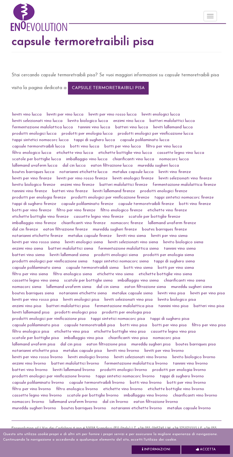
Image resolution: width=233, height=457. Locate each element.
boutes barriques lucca (33, 172)
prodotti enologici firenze (163, 191)
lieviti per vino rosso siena (36, 242)
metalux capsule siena (132, 293)
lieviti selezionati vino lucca (37, 121)
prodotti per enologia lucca (87, 133)
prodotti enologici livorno (123, 370)
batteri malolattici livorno (75, 363)
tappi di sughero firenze (34, 204)
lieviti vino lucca (27, 114)
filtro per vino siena (30, 274)
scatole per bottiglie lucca (36, 159)
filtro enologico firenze (121, 210)
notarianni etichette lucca (83, 172)
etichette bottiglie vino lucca (125, 153)
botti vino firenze (195, 204)
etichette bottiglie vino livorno (176, 389)
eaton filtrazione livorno (155, 402)
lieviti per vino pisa (207, 293)
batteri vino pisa (209, 306)
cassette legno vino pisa (173, 331)
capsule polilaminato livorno (38, 382)
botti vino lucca (84, 146)
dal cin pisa (70, 344)
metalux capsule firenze (90, 236)
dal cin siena (107, 287)
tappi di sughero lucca (94, 140)
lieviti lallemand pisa (30, 312)
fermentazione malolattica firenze (184, 184)
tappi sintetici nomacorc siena (121, 261)
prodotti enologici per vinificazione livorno (51, 376)
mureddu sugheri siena (191, 287)
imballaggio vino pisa (83, 338)
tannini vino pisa (173, 306)
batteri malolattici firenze (123, 184)
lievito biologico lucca (88, 121)
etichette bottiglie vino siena (165, 274)
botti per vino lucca (122, 146)
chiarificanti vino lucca (133, 159)
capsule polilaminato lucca (144, 140)
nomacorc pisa (166, 338)
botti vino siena (138, 267)
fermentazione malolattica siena (128, 248)
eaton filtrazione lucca (112, 165)
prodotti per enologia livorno (179, 370)
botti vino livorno (146, 382)
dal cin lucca (74, 165)
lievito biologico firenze (33, 184)
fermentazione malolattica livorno (136, 363)
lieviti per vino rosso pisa (35, 299)
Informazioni (156, 449)
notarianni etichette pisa (35, 350)
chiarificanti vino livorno (195, 395)
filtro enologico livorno (77, 389)
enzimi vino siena (27, 248)
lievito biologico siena (183, 242)
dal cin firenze (25, 229)
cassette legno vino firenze (98, 216)
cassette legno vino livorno (37, 395)
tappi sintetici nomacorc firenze (184, 197)
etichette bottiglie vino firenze (40, 216)
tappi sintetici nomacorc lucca (40, 140)
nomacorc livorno (28, 402)
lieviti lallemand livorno (74, 370)
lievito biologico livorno (193, 357)
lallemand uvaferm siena (68, 287)
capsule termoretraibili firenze (146, 204)
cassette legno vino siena (35, 280)
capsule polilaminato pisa (35, 325)
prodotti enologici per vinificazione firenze (110, 197)
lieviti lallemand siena (69, 255)
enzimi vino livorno (29, 363)
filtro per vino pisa (209, 325)
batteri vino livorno (30, 370)
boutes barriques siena (33, 293)
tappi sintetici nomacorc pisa (118, 319)
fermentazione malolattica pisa (124, 306)
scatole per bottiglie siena (88, 280)
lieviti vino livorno (123, 350)
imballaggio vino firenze (34, 223)
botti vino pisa (133, 325)
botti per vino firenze (31, 210)
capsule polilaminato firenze (87, 204)
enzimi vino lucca (128, 121)
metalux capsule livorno (189, 408)
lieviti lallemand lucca (173, 127)
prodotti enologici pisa (76, 312)
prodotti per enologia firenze (39, 197)
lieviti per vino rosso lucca (113, 114)
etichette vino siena (115, 274)
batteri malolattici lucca (172, 121)
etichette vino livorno (123, 389)
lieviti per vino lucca (65, 114)
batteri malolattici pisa (67, 306)
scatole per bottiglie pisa (35, 338)
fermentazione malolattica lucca (42, 127)
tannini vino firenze (29, 191)
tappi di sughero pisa (169, 319)
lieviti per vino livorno (164, 350)
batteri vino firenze (70, 191)
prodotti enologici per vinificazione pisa (49, 319)
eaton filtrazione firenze (65, 229)
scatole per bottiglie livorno (93, 395)
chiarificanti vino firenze (83, 223)
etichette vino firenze (167, 210)
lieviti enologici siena (84, 242)
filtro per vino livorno (31, 389)
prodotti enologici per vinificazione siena (49, 261)
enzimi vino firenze (77, 184)
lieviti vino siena (131, 236)
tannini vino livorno (190, 363)
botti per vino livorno (186, 382)
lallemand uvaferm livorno (73, 402)
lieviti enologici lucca (161, 114)
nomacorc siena (26, 287)
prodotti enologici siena (116, 255)
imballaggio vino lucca (86, 159)
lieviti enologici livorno (88, 357)
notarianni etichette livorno (136, 408)
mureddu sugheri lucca (158, 165)
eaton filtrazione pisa (106, 344)
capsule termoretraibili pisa (108, 88)
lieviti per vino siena (169, 236)
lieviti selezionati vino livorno (140, 357)
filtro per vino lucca (164, 146)
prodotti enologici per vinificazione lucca (155, 133)
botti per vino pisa (169, 325)
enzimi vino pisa (26, 306)
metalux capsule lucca (133, 172)
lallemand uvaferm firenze (172, 223)
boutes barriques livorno (83, 408)
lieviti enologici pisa (81, 299)
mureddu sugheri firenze (115, 229)
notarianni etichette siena (83, 293)
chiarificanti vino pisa (128, 338)
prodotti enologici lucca (34, 133)
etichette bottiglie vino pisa (120, 331)
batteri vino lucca (131, 127)
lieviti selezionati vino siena (133, 242)
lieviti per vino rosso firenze (82, 178)
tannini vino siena (180, 248)
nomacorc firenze (127, 223)
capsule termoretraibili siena (92, 267)
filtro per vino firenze (75, 210)
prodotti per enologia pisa (126, 312)
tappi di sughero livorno (182, 376)
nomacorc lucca (174, 159)
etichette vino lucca (74, 153)
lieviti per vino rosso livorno (37, 357)
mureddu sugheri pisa (151, 344)
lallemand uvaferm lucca (34, 165)
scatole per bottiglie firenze (154, 216)
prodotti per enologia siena (168, 255)
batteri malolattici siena (70, 248)
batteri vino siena (28, 255)
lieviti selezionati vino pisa (128, 299)
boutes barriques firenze (164, 229)
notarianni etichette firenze (37, 236)
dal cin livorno (115, 402)
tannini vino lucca (94, 127)
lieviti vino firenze (175, 172)
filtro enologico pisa (30, 331)
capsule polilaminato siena (36, 267)
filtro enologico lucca (31, 153)
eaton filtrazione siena (145, 287)
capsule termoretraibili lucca (38, 146)
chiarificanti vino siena (184, 280)
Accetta (207, 449)
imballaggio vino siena (138, 280)
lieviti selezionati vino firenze (185, 178)
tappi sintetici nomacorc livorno (125, 376)
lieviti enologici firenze (133, 178)
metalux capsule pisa (82, 350)
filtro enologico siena (72, 274)
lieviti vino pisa (171, 293)
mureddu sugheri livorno (34, 408)
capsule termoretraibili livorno (97, 382)
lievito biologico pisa (177, 299)
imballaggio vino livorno (146, 395)
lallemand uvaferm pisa (33, 344)
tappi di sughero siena (174, 261)
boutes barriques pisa (196, 344)
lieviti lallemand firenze (114, 191)
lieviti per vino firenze (32, 178)
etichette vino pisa (71, 331)
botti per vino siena (176, 267)
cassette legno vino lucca (180, 153)
